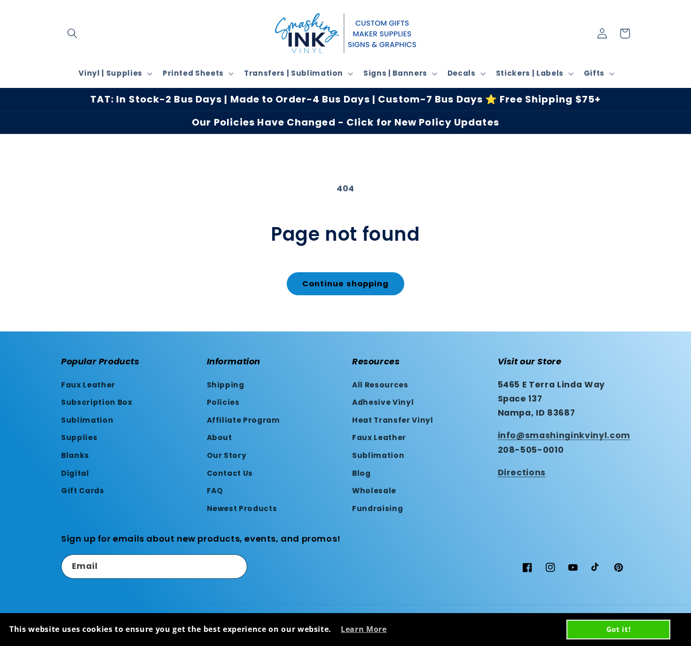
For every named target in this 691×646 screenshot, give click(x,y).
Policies (223, 402)
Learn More (364, 629)
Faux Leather (88, 385)
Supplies (79, 437)
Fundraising (377, 508)
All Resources (380, 385)
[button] (72, 33)
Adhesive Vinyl (383, 402)
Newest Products (242, 508)
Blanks (75, 455)
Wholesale (374, 491)
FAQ (215, 491)
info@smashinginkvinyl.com (564, 435)
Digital (75, 473)
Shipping (225, 385)
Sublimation (87, 420)
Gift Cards (82, 491)
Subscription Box (97, 402)
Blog (361, 473)
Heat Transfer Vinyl (392, 420)
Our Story (227, 455)
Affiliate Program (243, 420)
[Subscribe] (235, 566)
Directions (522, 472)
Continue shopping (345, 283)
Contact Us (230, 473)
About (219, 437)
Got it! (618, 629)
